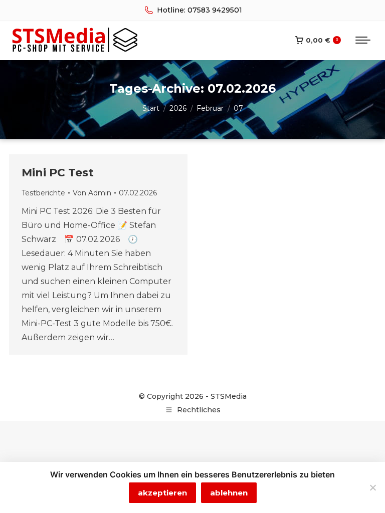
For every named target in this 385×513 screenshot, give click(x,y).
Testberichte (43, 192)
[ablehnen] (372, 487)
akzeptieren (162, 492)
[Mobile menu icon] (363, 40)
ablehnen (229, 492)
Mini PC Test (58, 172)
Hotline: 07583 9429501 (199, 10)
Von (92, 192)
